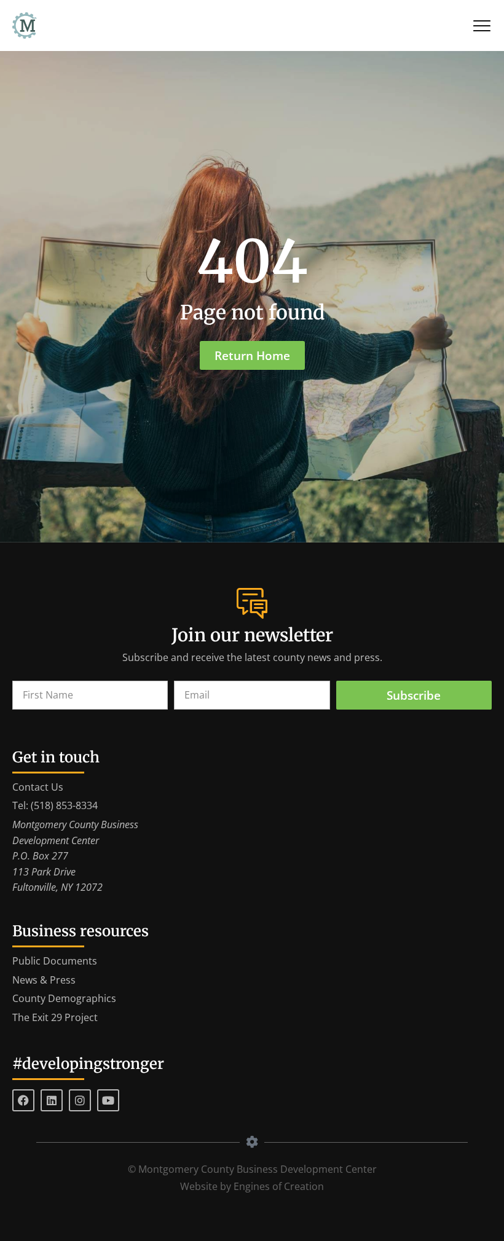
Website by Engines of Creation (252, 1186)
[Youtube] (108, 1100)
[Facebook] (23, 1100)
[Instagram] (80, 1100)
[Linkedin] (52, 1100)
